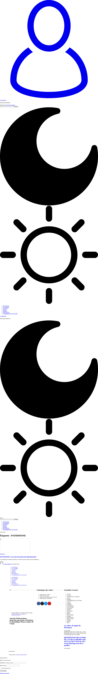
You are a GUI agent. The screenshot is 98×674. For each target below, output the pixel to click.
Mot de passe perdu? (4, 673)
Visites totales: (43, 598)
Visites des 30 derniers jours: (46, 597)
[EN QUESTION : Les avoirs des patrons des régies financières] (15, 552)
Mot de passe (3, 665)
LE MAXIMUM (7, 564)
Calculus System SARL (21, 654)
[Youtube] (49, 603)
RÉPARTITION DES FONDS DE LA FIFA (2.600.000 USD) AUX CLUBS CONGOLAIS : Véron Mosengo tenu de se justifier (75, 641)
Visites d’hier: (43, 595)
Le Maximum (3, 100)
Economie (2, 554)
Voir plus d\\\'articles (10, 105)
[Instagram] (42, 603)
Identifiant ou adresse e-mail (6, 662)
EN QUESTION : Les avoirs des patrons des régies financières (18, 557)
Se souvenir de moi (5, 668)
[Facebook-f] (38, 603)
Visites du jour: (43, 594)
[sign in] (49, 97)
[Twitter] (46, 603)
